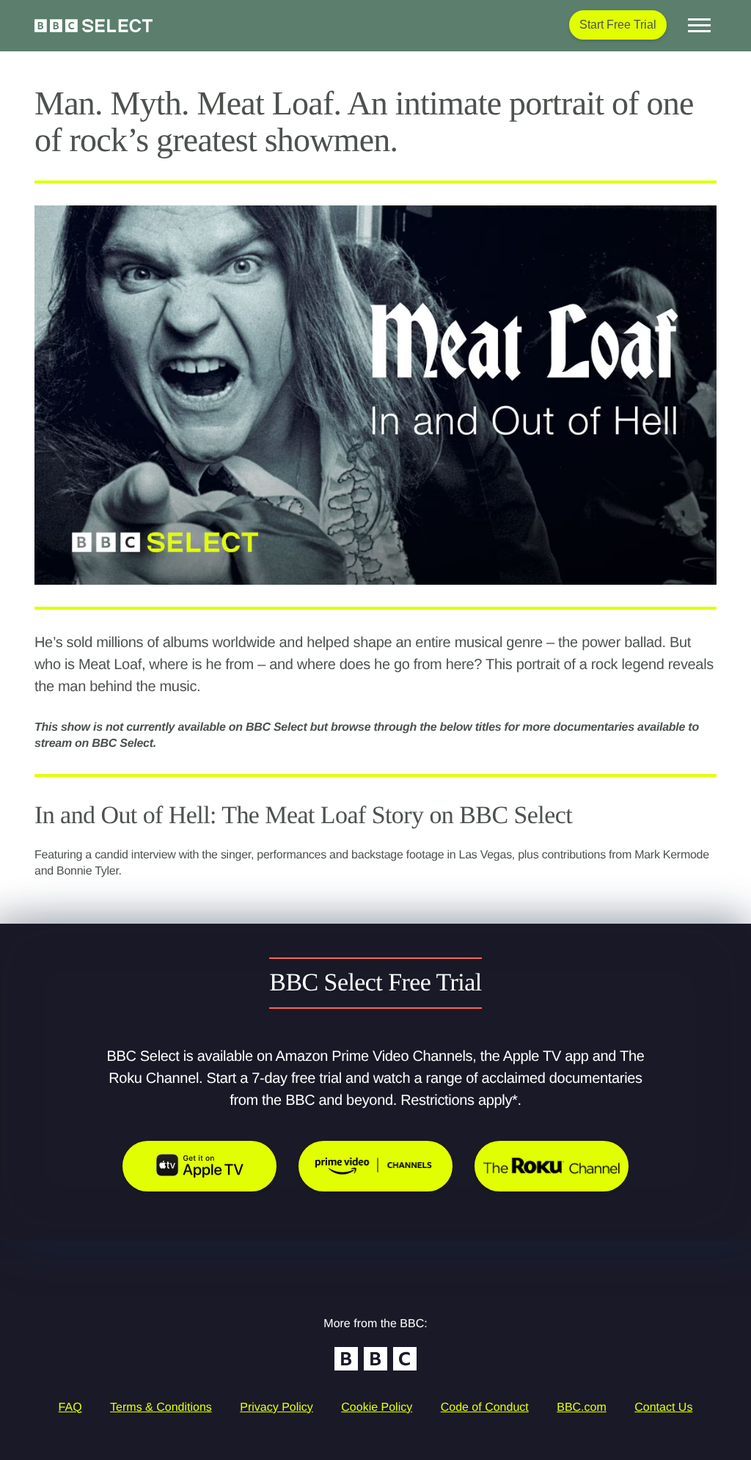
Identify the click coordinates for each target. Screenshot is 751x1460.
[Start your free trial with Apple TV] (199, 1166)
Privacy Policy (276, 1407)
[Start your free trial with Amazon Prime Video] (375, 1166)
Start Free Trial (617, 24)
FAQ (70, 1407)
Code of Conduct (485, 1407)
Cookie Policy (376, 1407)
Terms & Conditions (161, 1407)
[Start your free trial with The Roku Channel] (552, 1166)
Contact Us (663, 1407)
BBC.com (582, 1407)
